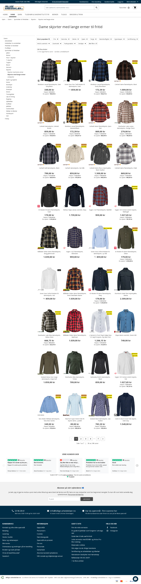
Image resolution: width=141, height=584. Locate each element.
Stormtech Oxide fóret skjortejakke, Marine (126, 294)
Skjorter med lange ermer (46, 19)
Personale (40, 547)
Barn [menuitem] (20, 14)
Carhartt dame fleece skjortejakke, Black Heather (100, 169)
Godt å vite (76, 524)
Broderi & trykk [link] (76, 14)
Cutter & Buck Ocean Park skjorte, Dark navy (125, 420)
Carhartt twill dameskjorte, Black (49, 168)
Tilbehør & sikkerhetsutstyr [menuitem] (37, 14)
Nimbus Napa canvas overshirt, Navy (74, 210)
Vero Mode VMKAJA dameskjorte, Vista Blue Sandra (49, 420)
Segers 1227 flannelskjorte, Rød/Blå (100, 210)
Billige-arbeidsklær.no (13, 577)
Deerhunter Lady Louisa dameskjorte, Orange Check (125, 127)
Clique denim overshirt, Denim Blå (125, 335)
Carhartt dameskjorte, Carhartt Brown (49, 127)
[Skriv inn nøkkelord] (96, 7)
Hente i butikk (7, 537)
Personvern (41, 531)
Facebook (113, 527)
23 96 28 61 (20, 511)
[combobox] (72, 7)
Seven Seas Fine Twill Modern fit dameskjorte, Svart (75, 85)
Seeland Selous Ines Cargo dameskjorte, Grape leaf (49, 378)
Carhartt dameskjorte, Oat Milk (74, 168)
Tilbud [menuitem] (64, 14)
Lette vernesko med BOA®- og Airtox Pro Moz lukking (86, 540)
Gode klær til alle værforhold (81, 536)
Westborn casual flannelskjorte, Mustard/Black (75, 127)
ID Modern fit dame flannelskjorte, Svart (49, 211)
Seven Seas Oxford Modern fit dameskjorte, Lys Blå (100, 252)
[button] (135, 579)
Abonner (86, 499)
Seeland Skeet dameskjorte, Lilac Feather (100, 420)
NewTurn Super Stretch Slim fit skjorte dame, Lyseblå (74, 420)
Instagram (114, 531)
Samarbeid (41, 550)
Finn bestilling (96, 2)
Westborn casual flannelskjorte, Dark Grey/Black (49, 85)
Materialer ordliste (78, 545)
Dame (10, 19)
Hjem (3, 19)
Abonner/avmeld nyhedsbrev (47, 553)
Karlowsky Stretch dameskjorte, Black (100, 378)
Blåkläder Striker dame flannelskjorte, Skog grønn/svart (49, 252)
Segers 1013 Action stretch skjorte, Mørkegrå (126, 211)
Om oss (39, 543)
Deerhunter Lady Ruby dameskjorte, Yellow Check (49, 336)
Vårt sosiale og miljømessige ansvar (50, 556)
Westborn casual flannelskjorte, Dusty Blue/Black (100, 85)
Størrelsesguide (42, 537)
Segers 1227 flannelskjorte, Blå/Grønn (74, 252)
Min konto (6, 543)
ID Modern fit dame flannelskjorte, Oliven (126, 252)
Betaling (5, 531)
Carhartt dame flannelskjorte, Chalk (126, 168)
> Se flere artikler (77, 561)
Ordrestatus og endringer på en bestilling (17, 547)
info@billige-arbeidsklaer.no (63, 511)
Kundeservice (84, 2)
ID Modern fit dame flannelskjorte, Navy (100, 294)
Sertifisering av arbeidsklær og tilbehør (85, 551)
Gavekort (5, 556)
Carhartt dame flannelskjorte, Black (126, 84)
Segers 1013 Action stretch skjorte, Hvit (126, 378)
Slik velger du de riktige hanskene (83, 548)
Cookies (40, 534)
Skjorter (33, 19)
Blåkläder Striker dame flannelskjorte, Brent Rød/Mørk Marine (74, 294)
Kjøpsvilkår (41, 527)
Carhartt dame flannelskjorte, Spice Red (100, 127)
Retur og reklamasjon (10, 540)
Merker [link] (55, 14)
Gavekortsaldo (109, 2)
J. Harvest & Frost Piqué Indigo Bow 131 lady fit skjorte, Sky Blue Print (100, 336)
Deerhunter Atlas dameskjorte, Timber (74, 378)
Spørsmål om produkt (45, 540)
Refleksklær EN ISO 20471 (80, 558)
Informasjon (42, 524)
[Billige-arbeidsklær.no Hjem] (13, 8)
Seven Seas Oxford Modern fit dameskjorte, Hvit (49, 294)
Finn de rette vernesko (79, 527)
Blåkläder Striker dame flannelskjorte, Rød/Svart (74, 336)
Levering (5, 534)
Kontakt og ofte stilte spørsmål (13, 527)
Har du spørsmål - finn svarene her (101, 511)
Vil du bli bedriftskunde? (11, 553)
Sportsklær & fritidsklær (21, 19)
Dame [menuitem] (13, 14)
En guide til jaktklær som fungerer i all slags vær (87, 532)
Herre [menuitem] (5, 14)
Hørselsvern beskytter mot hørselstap (85, 555)
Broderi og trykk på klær (11, 550)
